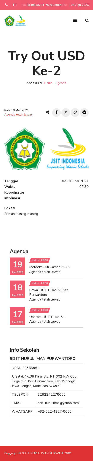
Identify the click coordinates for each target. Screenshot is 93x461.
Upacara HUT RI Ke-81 (47, 317)
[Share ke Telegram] (84, 112)
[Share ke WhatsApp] (75, 112)
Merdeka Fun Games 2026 (49, 267)
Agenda (60, 83)
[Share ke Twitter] (65, 112)
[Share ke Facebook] (56, 112)
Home (48, 83)
